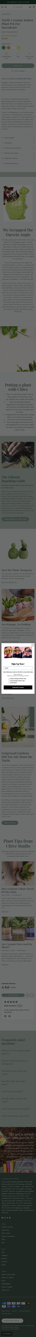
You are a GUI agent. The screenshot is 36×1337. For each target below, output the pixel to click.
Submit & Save (18, 687)
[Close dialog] (32, 645)
